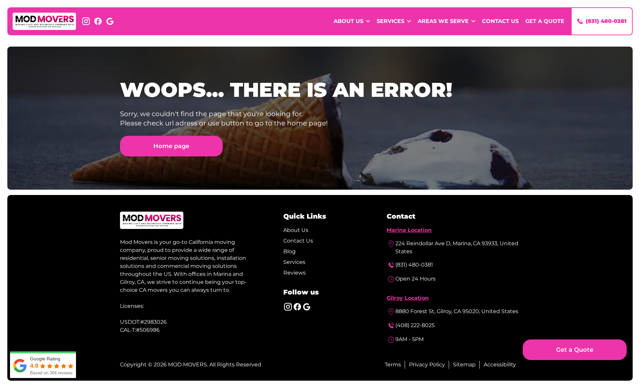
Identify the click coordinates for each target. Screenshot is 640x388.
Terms (393, 364)
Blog (289, 251)
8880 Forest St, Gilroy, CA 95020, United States (456, 311)
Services (294, 262)
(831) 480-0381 (414, 265)
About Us (295, 230)
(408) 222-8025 (415, 325)
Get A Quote (544, 21)
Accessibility (500, 364)
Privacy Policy (427, 364)
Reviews (294, 273)
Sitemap (464, 364)
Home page (171, 145)
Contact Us (500, 21)
